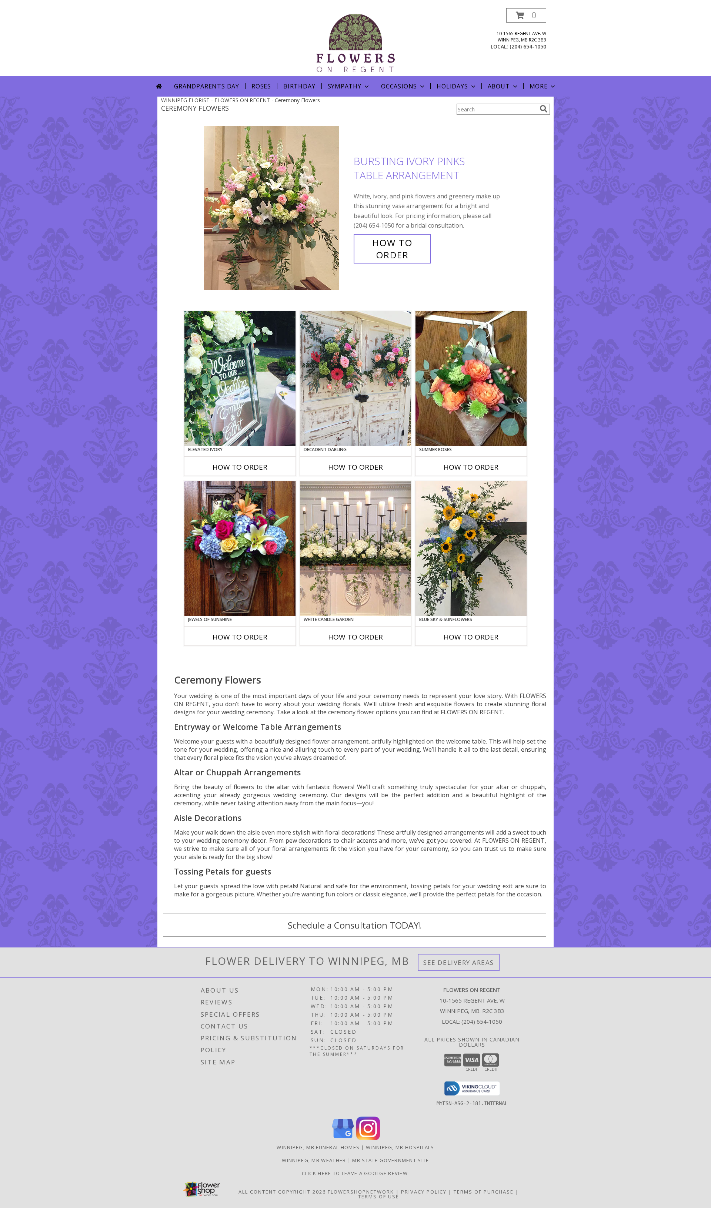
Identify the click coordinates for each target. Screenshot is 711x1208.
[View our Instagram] (368, 1138)
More (539, 86)
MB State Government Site (390, 1160)
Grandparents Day (206, 86)
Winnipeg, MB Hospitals (400, 1147)
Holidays (452, 86)
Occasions (399, 86)
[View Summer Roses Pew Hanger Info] (471, 378)
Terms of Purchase (484, 1191)
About (499, 86)
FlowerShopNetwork (361, 1191)
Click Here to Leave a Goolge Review (356, 1173)
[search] (544, 109)
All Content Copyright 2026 (282, 1191)
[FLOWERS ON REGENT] (355, 42)
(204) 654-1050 (528, 46)
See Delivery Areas (458, 962)
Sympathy (344, 86)
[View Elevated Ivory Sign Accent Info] (240, 378)
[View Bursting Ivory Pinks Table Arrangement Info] (277, 208)
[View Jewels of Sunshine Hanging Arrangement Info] (240, 548)
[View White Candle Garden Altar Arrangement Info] (355, 548)
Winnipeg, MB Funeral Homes (318, 1147)
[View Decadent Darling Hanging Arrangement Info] (355, 378)
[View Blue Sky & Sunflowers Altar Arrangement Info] (471, 548)
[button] (526, 15)
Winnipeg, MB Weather (314, 1160)
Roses (261, 86)
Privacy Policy (424, 1191)
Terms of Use (378, 1196)
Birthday (299, 86)
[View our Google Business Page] (343, 1138)
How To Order (393, 248)
